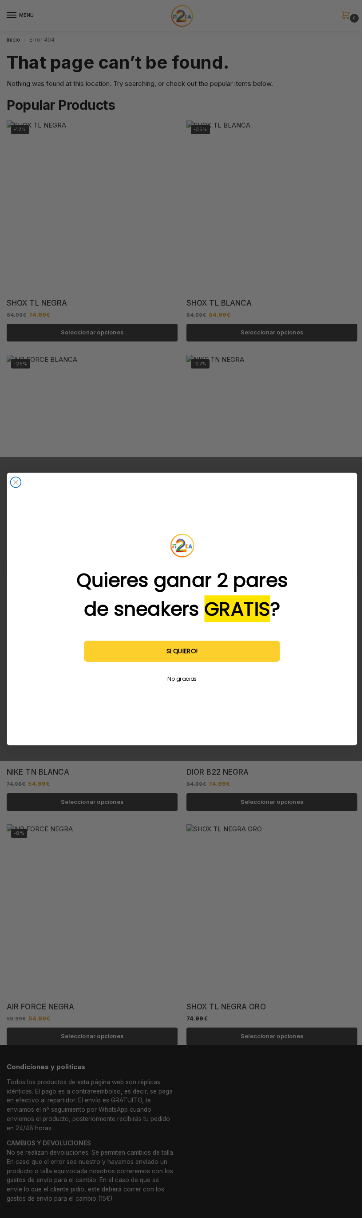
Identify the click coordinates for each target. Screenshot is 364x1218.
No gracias (181, 679)
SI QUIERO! (182, 651)
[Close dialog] (16, 482)
